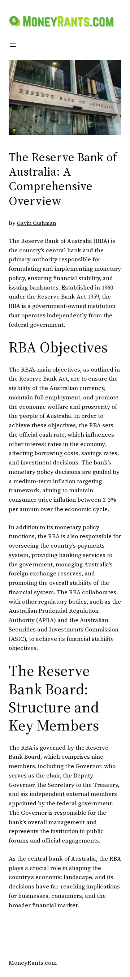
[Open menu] (13, 45)
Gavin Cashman (36, 223)
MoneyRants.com (33, 963)
